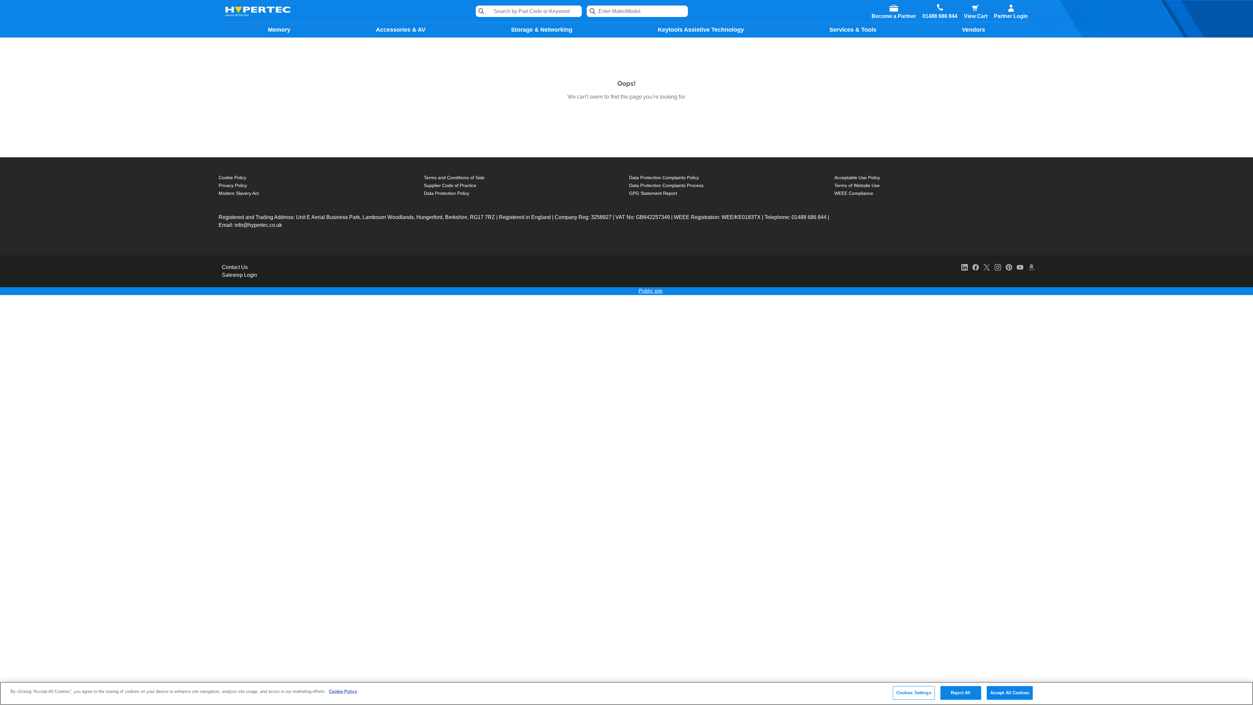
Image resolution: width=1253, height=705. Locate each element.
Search (481, 11)
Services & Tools (852, 29)
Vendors (973, 29)
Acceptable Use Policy (857, 177)
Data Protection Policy (446, 193)
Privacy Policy (233, 185)
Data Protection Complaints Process (666, 185)
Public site (651, 291)
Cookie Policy (232, 177)
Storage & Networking (541, 29)
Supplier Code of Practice (450, 185)
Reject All (960, 692)
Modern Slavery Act (239, 193)
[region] (626, 693)
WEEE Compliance (853, 193)
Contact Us (235, 267)
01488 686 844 (939, 16)
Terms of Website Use (857, 185)
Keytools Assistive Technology (701, 29)
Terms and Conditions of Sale (454, 177)
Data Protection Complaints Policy (664, 177)
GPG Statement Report (653, 193)
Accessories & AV (400, 29)
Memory (279, 29)
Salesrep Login (239, 275)
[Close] (1242, 693)
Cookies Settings (913, 692)
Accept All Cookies (1009, 692)
